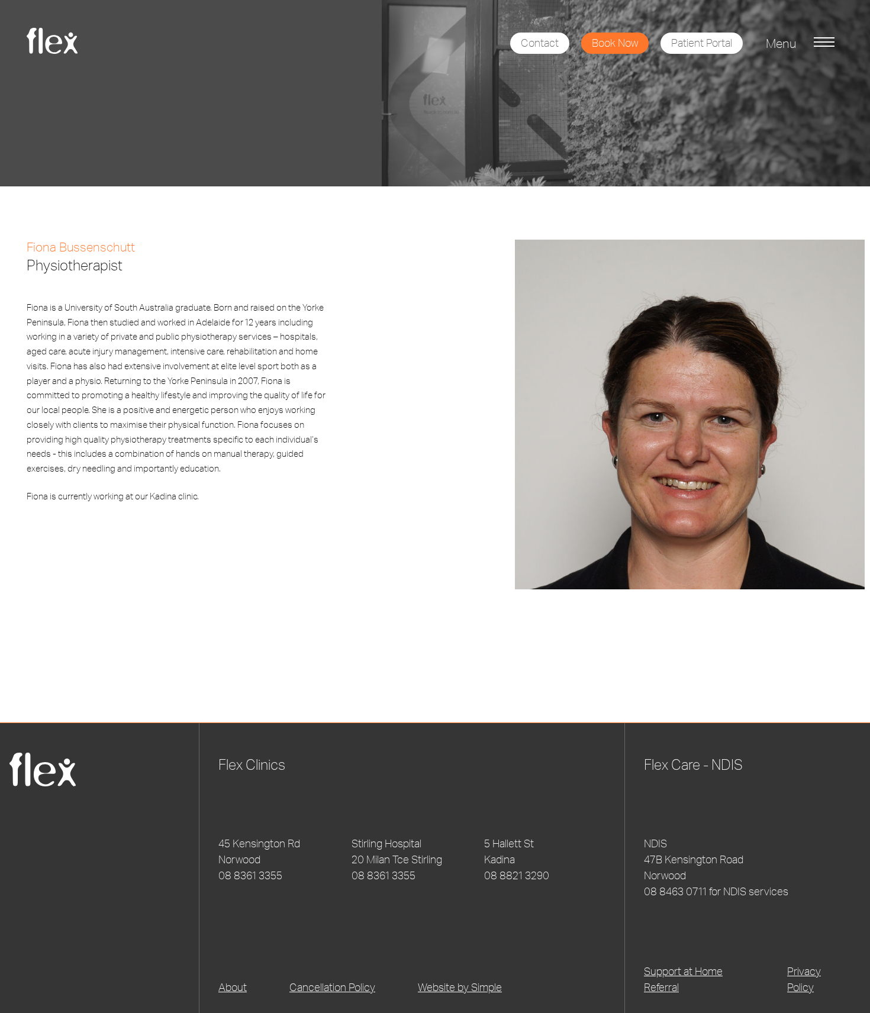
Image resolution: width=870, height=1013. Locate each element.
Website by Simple (460, 986)
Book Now (615, 42)
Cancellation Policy (332, 986)
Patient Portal (701, 42)
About (232, 986)
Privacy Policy (804, 978)
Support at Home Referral (683, 978)
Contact (540, 42)
